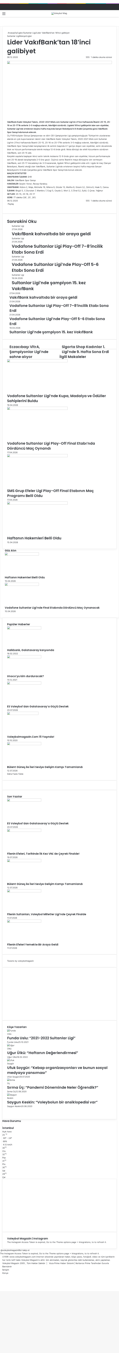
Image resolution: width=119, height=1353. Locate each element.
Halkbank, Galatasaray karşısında (30, 650)
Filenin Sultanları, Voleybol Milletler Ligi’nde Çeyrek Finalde (46, 914)
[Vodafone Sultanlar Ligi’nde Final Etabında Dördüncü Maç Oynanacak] (22, 585)
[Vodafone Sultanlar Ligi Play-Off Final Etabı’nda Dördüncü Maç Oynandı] (37, 409)
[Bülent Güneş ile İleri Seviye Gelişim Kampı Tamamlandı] (24, 744)
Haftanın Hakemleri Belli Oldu (34, 538)
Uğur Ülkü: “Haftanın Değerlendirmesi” (42, 1052)
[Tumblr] (9, 207)
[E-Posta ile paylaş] (12, 207)
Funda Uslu (12, 1042)
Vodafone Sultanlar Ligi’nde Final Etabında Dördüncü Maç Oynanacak (52, 608)
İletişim (5, 1270)
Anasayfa (12, 33)
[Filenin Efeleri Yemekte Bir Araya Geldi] (24, 922)
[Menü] (3, 14)
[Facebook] (7, 207)
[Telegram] (11, 207)
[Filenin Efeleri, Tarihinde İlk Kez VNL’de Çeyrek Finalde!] (24, 831)
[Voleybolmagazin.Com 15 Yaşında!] (22, 714)
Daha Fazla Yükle (15, 774)
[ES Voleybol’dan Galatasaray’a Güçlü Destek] (24, 684)
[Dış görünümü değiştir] (109, 14)
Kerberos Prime (83, 1263)
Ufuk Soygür (13, 1076)
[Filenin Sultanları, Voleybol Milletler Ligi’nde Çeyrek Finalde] (24, 891)
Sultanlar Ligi (29, 33)
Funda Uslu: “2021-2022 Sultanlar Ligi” (41, 1038)
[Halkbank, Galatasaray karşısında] (24, 628)
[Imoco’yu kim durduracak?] (24, 657)
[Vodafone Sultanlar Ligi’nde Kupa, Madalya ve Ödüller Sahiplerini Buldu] (37, 361)
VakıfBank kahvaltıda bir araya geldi (51, 234)
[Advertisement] (59, 994)
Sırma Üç (11, 1091)
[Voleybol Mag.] (59, 13)
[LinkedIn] (8, 207)
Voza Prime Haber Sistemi (61, 1263)
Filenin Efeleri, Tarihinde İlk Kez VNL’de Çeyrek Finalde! (43, 854)
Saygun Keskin (14, 1106)
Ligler (20, 33)
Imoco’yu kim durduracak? (25, 676)
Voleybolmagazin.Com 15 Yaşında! (30, 737)
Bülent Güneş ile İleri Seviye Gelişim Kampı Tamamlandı (45, 767)
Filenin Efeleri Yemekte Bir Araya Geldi (32, 944)
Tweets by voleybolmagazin (20, 961)
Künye (5, 1273)
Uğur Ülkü (12, 1057)
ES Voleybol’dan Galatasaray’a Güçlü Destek (38, 706)
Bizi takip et (24, 1250)
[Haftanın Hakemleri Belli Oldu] (37, 504)
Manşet (23, 36)
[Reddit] (10, 207)
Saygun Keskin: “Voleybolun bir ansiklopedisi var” (52, 1102)
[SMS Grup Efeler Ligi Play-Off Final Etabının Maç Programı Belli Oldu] (37, 456)
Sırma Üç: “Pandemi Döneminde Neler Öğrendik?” (52, 1087)
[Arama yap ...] (115, 14)
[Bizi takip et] (0, 1250)
